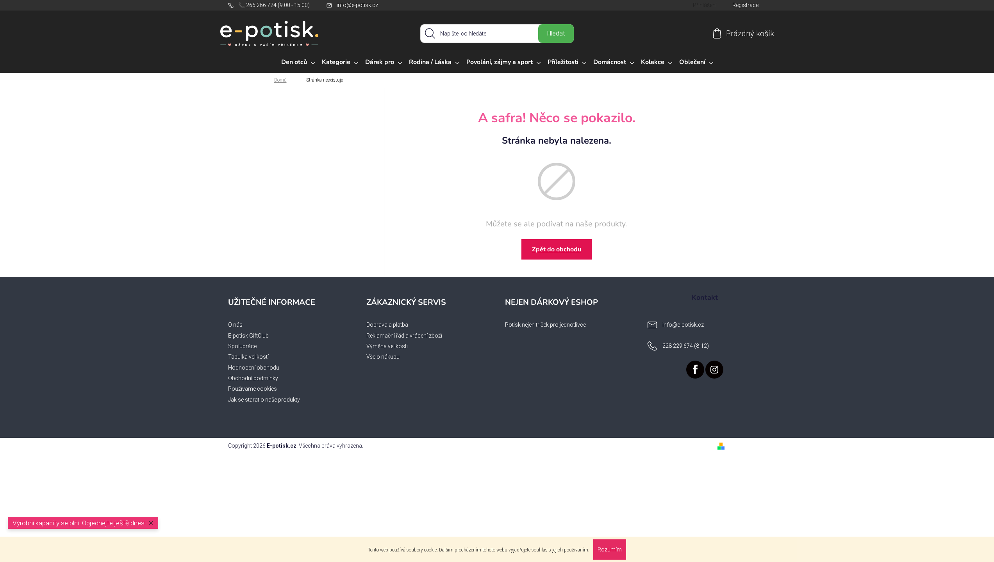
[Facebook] (695, 370)
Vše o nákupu (383, 357)
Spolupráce (242, 346)
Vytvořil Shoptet (747, 446)
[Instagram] (714, 370)
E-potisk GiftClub (248, 336)
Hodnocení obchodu (253, 368)
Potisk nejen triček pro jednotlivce (545, 325)
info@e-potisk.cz (357, 5)
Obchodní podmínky (253, 378)
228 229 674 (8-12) (685, 346)
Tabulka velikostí (248, 357)
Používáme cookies (252, 389)
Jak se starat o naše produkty (264, 400)
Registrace (745, 5)
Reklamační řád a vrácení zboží (404, 336)
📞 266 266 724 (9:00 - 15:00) (274, 5)
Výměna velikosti (387, 346)
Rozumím (610, 549)
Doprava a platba (387, 325)
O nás (235, 325)
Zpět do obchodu (556, 249)
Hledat (556, 33)
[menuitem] (298, 62)
